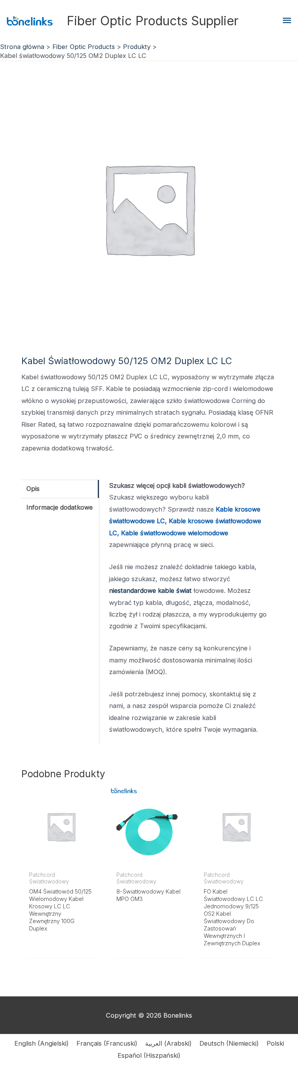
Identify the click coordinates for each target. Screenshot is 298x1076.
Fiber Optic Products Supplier (153, 20)
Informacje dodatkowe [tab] (59, 507)
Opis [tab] (33, 488)
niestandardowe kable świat (150, 590)
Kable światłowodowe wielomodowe (174, 533)
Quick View (61, 860)
